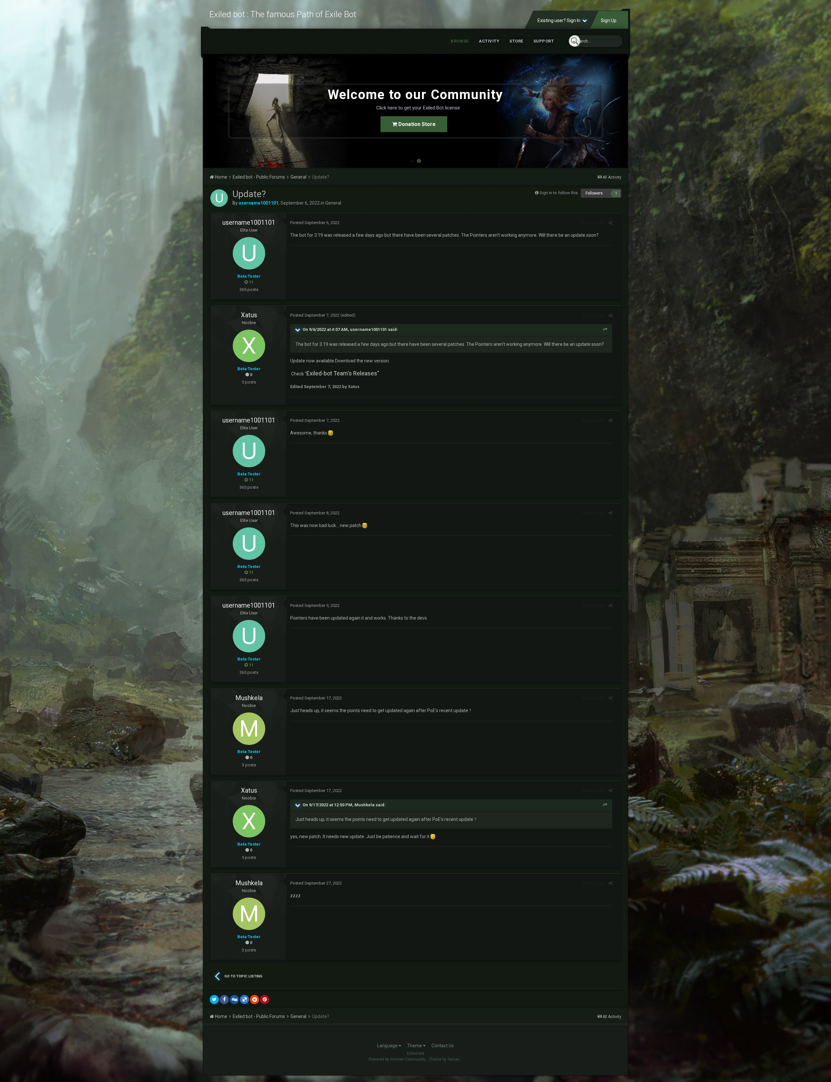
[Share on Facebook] (224, 999)
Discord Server (416, 124)
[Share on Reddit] (254, 999)
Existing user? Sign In (560, 20)
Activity (489, 41)
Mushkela (249, 698)
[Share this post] (610, 222)
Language (388, 1045)
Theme (415, 1045)
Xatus (249, 315)
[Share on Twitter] (214, 999)
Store (516, 41)
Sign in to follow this (559, 192)
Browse (460, 41)
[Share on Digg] (234, 999)
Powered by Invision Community (397, 1059)
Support (543, 41)
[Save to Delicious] (244, 999)
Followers (594, 193)
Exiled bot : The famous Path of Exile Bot (282, 14)
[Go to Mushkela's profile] (249, 728)
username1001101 (248, 222)
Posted (315, 222)
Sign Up (608, 20)
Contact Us (442, 1045)
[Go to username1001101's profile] (219, 198)
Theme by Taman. (445, 1059)
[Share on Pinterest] (264, 999)
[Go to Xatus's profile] (249, 346)
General (333, 203)
